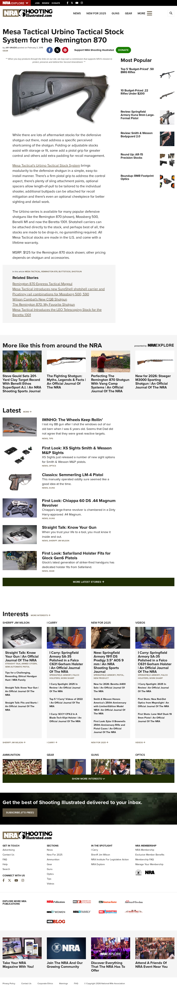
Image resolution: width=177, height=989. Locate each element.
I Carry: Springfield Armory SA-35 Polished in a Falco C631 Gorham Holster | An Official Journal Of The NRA (66, 662)
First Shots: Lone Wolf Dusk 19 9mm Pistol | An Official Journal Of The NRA (155, 717)
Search (6, 869)
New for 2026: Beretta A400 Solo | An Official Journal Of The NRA (110, 687)
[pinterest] (65, 48)
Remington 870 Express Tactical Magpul (42, 283)
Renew (45, 3)
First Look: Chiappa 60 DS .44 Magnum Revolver (78, 503)
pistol (120, 675)
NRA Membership (144, 850)
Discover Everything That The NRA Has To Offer (108, 966)
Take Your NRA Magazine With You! (18, 964)
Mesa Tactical (32, 271)
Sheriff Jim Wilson (59, 540)
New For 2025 (96, 13)
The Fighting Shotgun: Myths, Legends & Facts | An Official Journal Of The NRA (66, 381)
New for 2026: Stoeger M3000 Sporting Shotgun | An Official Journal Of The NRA (153, 381)
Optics (52, 465)
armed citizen (29, 663)
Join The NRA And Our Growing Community (65, 964)
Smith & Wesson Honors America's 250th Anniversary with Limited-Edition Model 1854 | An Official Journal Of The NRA (110, 706)
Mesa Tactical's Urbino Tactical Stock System (46, 165)
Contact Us (8, 855)
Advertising (9, 850)
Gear (128, 13)
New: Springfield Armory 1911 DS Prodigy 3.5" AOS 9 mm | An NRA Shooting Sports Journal (109, 662)
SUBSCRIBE (20, 812)
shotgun (77, 271)
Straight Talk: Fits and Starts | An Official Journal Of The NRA (21, 706)
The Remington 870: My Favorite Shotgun (43, 304)
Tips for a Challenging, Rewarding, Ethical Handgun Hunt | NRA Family (21, 676)
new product (101, 678)
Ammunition (11, 755)
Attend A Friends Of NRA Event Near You (151, 964)
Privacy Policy (9, 983)
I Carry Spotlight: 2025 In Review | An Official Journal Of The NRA (64, 687)
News (77, 13)
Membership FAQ (144, 859)
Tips (51, 438)
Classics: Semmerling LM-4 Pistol (72, 475)
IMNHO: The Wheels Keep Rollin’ (72, 420)
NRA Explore (98, 864)
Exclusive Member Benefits (149, 855)
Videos (140, 623)
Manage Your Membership (149, 864)
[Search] (171, 13)
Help (5, 864)
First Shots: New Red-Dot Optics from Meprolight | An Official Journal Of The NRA (153, 702)
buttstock (65, 271)
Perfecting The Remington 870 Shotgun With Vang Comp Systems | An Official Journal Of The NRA (110, 383)
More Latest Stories (102, 582)
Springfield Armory (60, 675)
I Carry (52, 623)
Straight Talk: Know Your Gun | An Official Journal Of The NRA (22, 656)
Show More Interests (107, 779)
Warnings (63, 983)
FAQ (5, 859)
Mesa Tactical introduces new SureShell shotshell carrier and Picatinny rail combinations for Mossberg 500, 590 (58, 291)
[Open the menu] (149, 13)
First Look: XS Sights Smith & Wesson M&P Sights (77, 450)
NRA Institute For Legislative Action (110, 859)
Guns (115, 13)
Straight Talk (12, 663)
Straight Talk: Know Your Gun (69, 527)
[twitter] (57, 48)
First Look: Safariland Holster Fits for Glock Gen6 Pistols (76, 555)
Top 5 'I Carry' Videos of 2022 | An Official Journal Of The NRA (66, 702)
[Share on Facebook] (49, 48)
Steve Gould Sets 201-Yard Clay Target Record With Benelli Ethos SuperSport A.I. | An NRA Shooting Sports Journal (22, 383)
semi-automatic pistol (17, 666)
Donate (56, 3)
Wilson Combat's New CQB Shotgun (39, 299)
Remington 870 (49, 271)
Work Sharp (67, 678)
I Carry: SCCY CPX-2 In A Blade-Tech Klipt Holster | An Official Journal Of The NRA (65, 717)
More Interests (39, 615)
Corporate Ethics (45, 983)
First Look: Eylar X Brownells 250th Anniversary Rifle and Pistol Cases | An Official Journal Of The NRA (109, 727)
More (26, 411)
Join (37, 3)
